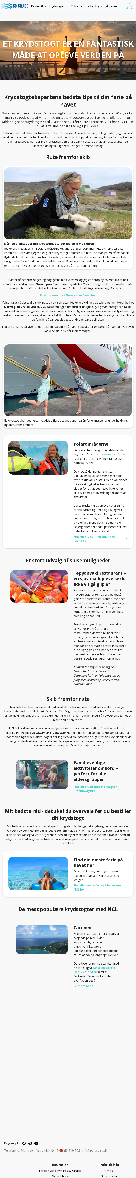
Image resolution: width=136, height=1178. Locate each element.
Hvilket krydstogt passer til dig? (106, 6)
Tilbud (75, 6)
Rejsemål (37, 6)
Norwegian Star (112, 454)
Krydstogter (57, 6)
